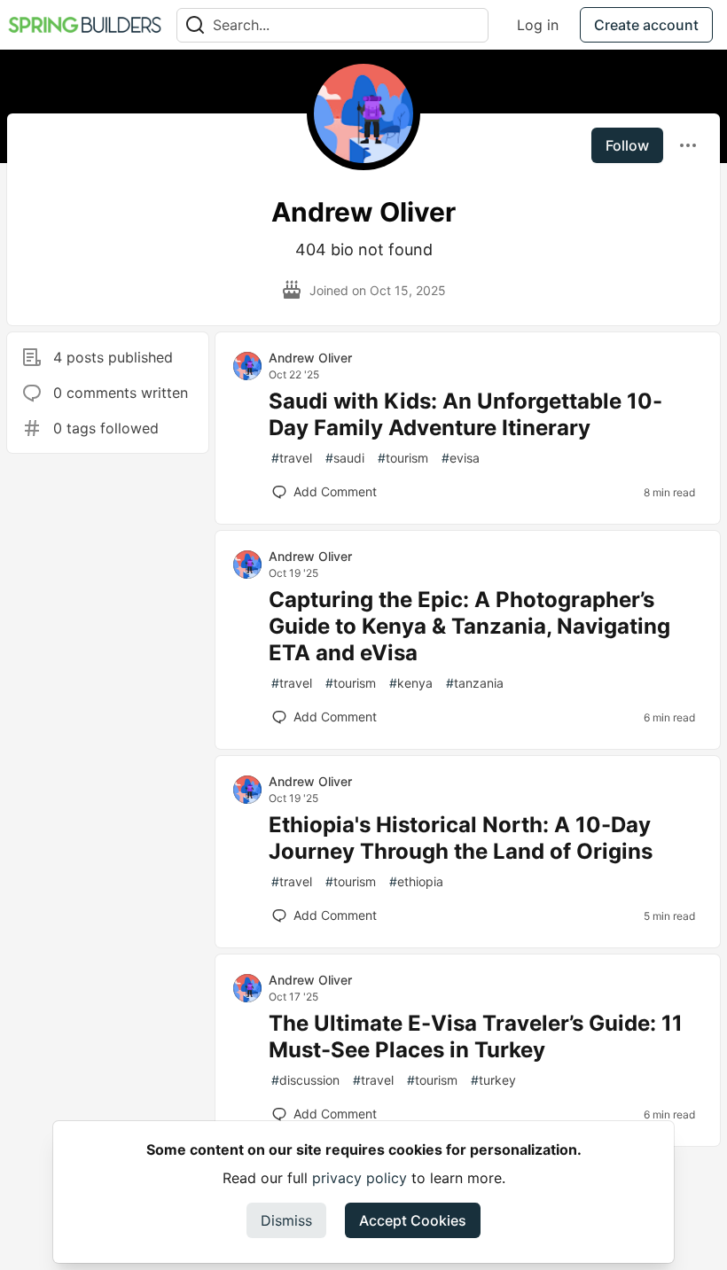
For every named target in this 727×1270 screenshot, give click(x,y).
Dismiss (286, 1220)
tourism (403, 457)
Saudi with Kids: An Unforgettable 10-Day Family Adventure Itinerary (465, 414)
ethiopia (416, 881)
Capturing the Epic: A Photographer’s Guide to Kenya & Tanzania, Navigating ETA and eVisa (469, 626)
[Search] (195, 25)
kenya (411, 682)
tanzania (475, 682)
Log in (538, 25)
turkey (493, 1079)
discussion (305, 1079)
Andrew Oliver (310, 357)
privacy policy (359, 1178)
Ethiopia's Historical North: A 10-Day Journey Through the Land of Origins (461, 838)
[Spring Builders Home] (84, 25)
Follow (627, 145)
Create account (646, 25)
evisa (461, 457)
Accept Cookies (412, 1220)
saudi (344, 457)
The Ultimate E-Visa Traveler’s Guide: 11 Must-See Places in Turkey (476, 1036)
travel (291, 457)
